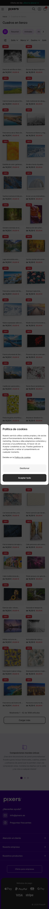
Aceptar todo (24, 478)
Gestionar (24, 468)
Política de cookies (22, 457)
